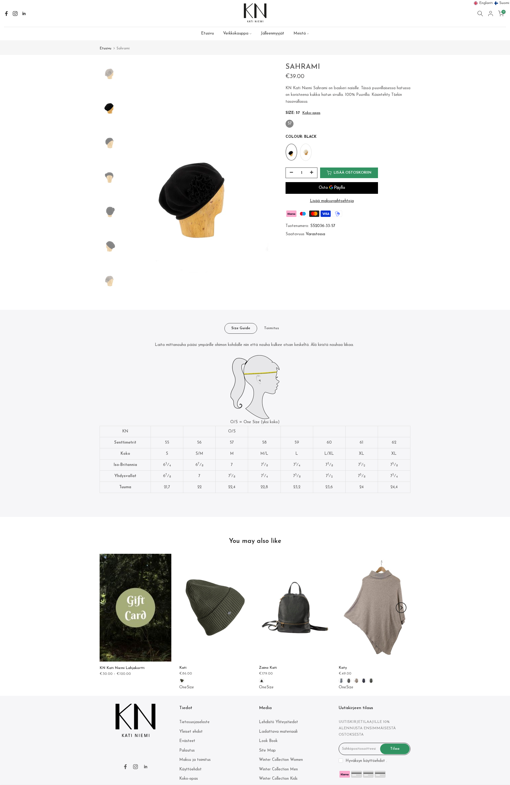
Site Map (267, 751)
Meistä (300, 34)
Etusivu (207, 34)
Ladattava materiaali (278, 732)
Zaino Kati (268, 668)
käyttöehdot (374, 761)
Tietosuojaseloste (194, 722)
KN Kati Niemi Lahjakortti (122, 668)
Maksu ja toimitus (195, 760)
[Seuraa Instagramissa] (15, 13)
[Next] (401, 607)
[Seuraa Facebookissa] (6, 13)
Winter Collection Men (278, 769)
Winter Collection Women (281, 760)
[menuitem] (483, 3)
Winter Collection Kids (278, 779)
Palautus (187, 751)
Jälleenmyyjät (272, 34)
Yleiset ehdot (191, 732)
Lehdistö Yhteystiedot (278, 722)
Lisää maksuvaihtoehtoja (332, 201)
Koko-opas (311, 113)
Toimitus (271, 328)
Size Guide (240, 328)
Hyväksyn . (366, 761)
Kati (182, 668)
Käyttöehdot (190, 769)
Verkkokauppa (235, 34)
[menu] (491, 3)
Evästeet (187, 741)
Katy (343, 668)
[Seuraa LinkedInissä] (24, 13)
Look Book (268, 741)
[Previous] (109, 607)
